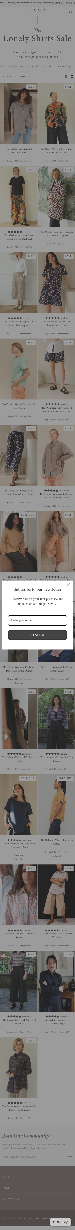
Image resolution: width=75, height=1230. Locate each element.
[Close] (68, 585)
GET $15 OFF (37, 635)
